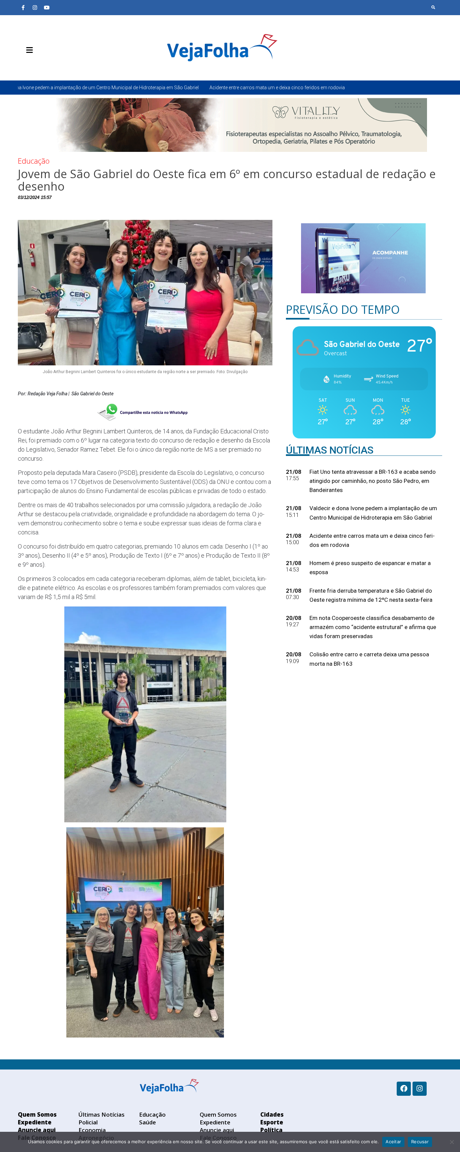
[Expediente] (33, 66)
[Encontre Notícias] (433, 7)
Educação (34, 161)
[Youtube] (46, 7)
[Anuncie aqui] (43, 66)
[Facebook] (404, 1089)
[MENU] (28, 50)
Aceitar (393, 1141)
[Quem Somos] (23, 66)
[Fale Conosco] (53, 66)
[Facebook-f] (23, 7)
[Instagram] (35, 7)
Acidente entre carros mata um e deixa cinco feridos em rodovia (190, 87)
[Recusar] (451, 1142)
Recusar (420, 1141)
